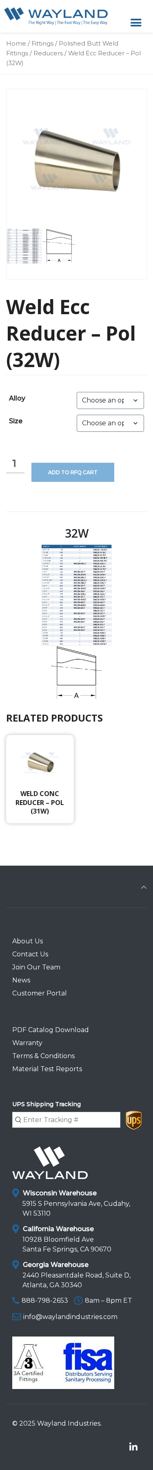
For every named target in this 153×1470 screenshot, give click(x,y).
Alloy (17, 398)
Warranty (27, 1043)
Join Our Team (36, 967)
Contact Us (30, 954)
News (21, 980)
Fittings (42, 43)
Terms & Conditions (43, 1056)
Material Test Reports (47, 1069)
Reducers (48, 53)
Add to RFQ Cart (73, 472)
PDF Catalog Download (50, 1030)
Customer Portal (39, 993)
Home (16, 43)
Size (15, 421)
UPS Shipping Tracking (46, 1104)
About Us (27, 941)
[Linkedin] (133, 1447)
